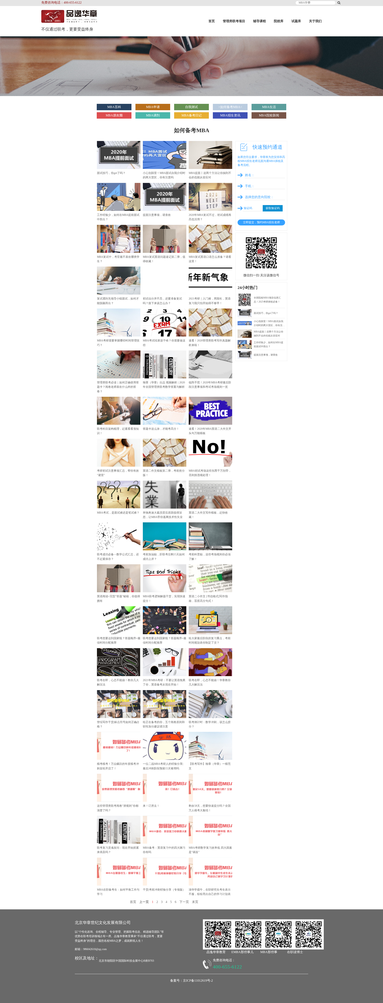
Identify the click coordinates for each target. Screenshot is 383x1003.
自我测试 (191, 107)
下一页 (184, 902)
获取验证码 (273, 208)
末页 (195, 902)
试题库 (296, 21)
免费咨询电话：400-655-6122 (61, 2)
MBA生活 (269, 107)
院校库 (278, 21)
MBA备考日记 (192, 115)
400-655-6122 (227, 966)
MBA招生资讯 (230, 115)
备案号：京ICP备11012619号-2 (191, 980)
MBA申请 (153, 107)
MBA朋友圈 (114, 115)
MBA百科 (114, 107)
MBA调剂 (153, 115)
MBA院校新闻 (269, 115)
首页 (211, 21)
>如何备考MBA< (230, 107)
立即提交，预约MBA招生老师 (261, 222)
